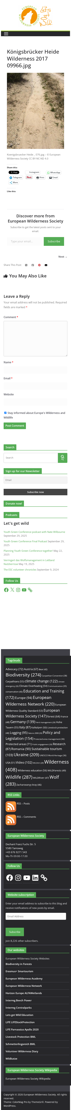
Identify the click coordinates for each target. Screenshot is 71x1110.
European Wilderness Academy (24, 978)
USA (10, 762)
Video (24, 762)
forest (53, 716)
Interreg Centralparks (19, 1007)
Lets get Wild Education (19, 1015)
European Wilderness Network (24, 985)
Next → (62, 256)
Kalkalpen (39, 727)
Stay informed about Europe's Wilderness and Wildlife (34, 415)
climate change (41, 681)
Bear (43, 669)
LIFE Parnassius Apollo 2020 (22, 1029)
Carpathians (15, 681)
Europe (23, 698)
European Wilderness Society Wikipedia (28, 1078)
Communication (57, 686)
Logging (19, 733)
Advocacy (14, 669)
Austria (31, 669)
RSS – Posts (23, 803)
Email (8, 378)
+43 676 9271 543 (16, 852)
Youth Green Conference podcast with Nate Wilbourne (34, 531)
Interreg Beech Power (19, 1000)
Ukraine (26, 754)
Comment (11, 317)
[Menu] (6, 33)
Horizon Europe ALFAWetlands (24, 993)
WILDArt (38, 763)
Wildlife (19, 777)
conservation (14, 691)
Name (8, 362)
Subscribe (54, 241)
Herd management (45, 722)
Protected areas (19, 744)
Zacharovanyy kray (28, 784)
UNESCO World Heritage (53, 755)
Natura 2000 (35, 733)
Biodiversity (23, 675)
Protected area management (49, 739)
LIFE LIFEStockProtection (20, 1022)
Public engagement (42, 744)
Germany (22, 721)
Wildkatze (11, 1058)
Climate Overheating (33, 686)
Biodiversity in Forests (19, 964)
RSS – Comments (26, 816)
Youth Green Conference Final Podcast (25, 541)
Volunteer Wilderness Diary (22, 1051)
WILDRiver (41, 777)
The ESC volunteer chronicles (20, 569)
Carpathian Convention (54, 675)
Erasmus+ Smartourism (19, 971)
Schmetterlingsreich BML (20, 1044)
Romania (21, 749)
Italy (25, 727)
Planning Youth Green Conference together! (28, 550)
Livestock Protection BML (21, 1036)
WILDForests (57, 770)
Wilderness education (32, 770)
